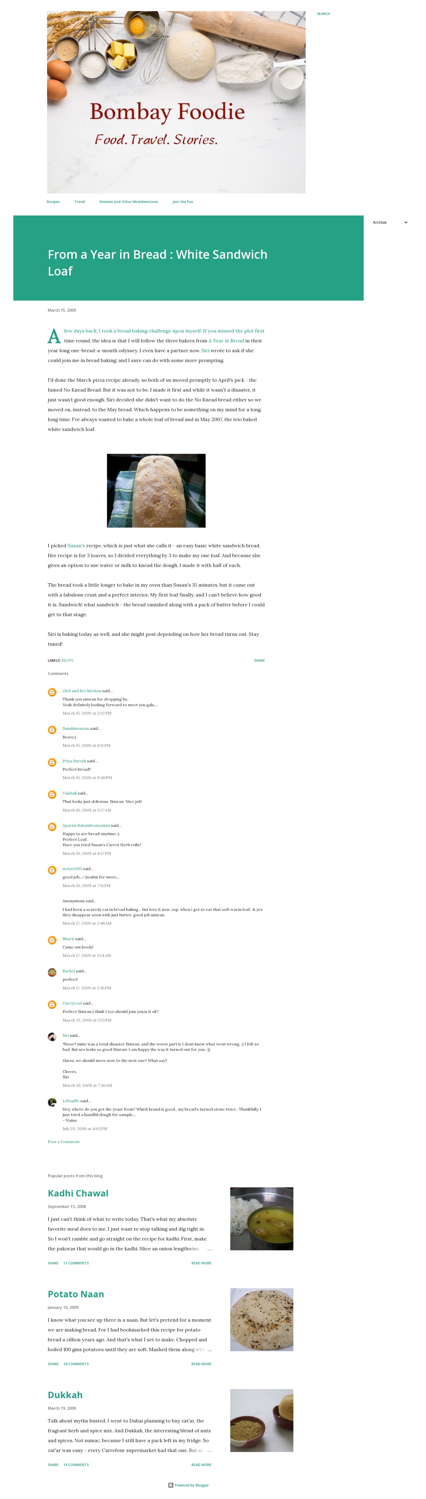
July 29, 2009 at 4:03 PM (85, 1128)
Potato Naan (76, 1294)
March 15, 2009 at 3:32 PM (87, 713)
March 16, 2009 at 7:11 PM (86, 885)
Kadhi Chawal (78, 1193)
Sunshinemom (76, 728)
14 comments (76, 1464)
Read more (202, 1263)
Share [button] (259, 660)
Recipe (67, 660)
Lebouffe (71, 1100)
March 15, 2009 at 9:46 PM (87, 777)
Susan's (76, 545)
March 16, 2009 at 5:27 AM (87, 810)
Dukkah (65, 1395)
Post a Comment (64, 1141)
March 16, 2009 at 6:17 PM (87, 853)
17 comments (76, 1263)
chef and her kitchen (82, 690)
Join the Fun (183, 201)
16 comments (76, 1363)
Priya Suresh (74, 760)
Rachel (69, 970)
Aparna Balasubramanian (86, 825)
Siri (205, 350)
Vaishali (70, 793)
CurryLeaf (72, 1003)
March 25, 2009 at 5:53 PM (87, 1020)
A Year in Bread (226, 340)
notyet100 (72, 868)
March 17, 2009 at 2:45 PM (87, 987)
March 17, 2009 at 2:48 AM (87, 923)
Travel (79, 201)
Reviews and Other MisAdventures (129, 201)
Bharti (68, 938)
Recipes (53, 201)
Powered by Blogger (191, 1485)
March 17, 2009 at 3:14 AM (87, 955)
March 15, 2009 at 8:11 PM (86, 745)
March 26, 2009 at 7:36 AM (87, 1085)
